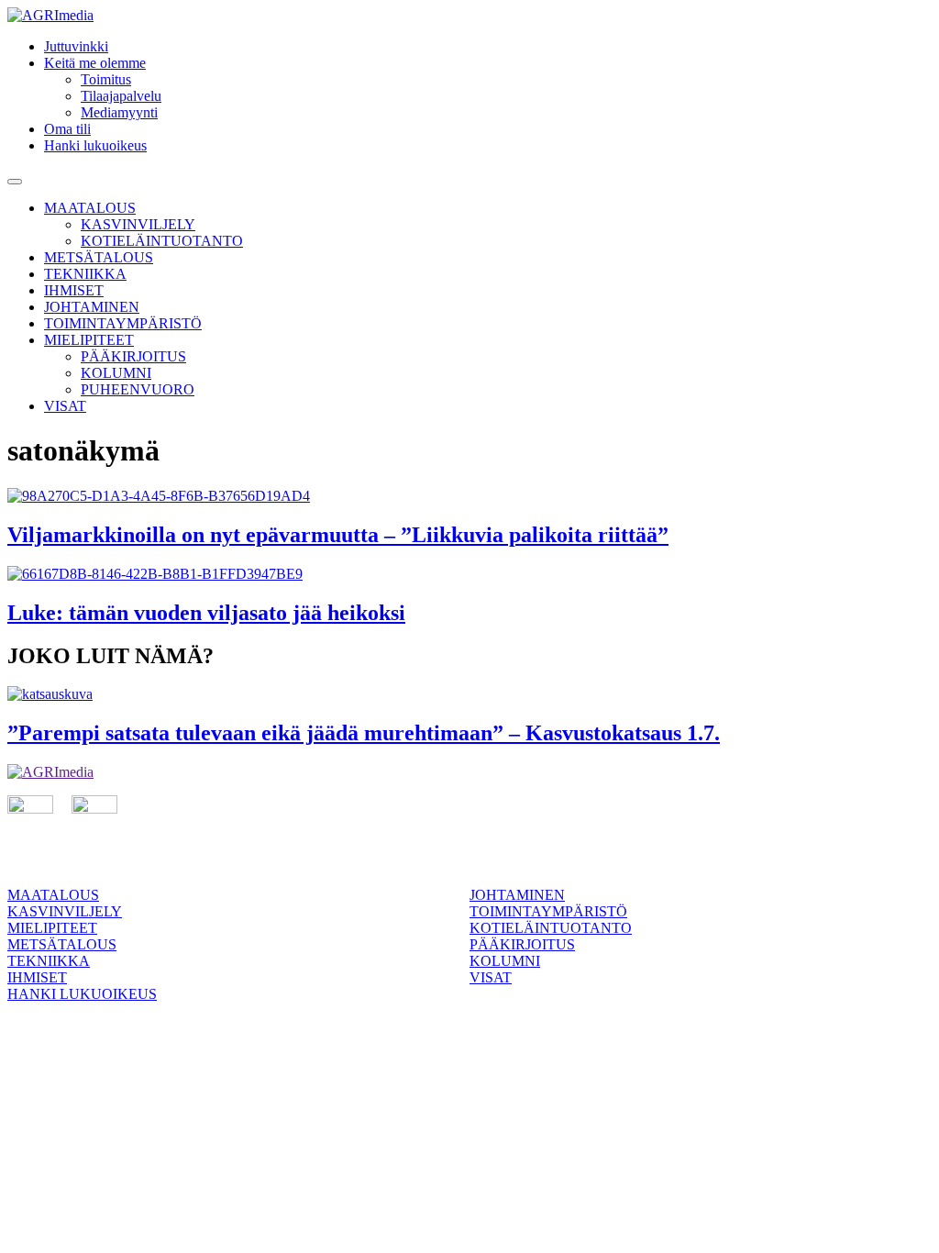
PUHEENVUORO (137, 389)
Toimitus (106, 79)
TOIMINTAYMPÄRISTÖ (123, 323)
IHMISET (74, 290)
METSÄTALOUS (98, 257)
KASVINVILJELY (138, 224)
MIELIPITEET (89, 340)
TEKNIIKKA (85, 274)
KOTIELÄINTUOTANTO (162, 241)
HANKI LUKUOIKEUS (82, 994)
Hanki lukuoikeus (95, 145)
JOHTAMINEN (91, 307)
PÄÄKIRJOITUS (133, 356)
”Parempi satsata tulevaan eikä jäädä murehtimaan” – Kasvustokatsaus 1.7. (363, 733)
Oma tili (67, 129)
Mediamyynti (119, 112)
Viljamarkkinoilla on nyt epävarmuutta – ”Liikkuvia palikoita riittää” (337, 535)
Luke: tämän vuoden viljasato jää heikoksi (206, 613)
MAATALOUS (90, 208)
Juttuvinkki (76, 46)
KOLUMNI (116, 373)
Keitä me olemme (95, 63)
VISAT (65, 406)
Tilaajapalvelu (121, 96)
